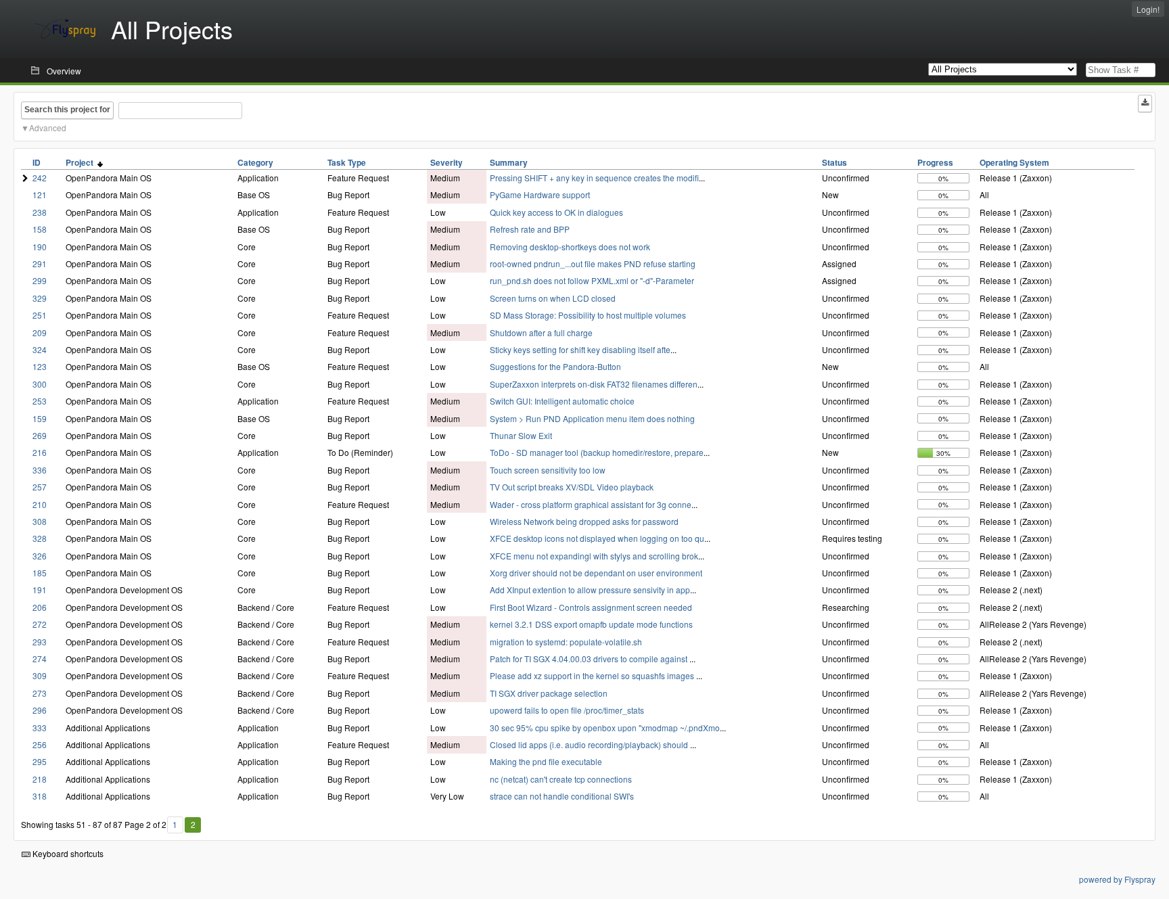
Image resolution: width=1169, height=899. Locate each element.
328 (39, 538)
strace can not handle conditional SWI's (562, 796)
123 (39, 366)
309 (39, 675)
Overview (64, 70)
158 (39, 229)
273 (39, 693)
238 (39, 212)
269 (39, 435)
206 (39, 607)
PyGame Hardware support (540, 194)
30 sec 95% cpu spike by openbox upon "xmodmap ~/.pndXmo (605, 727)
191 (39, 589)
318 (39, 796)
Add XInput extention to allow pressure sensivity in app (590, 589)
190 (39, 246)
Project (81, 162)
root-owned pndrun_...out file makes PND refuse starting (592, 263)
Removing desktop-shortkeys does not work (570, 246)
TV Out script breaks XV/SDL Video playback (572, 486)
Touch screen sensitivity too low (547, 470)
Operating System (1014, 162)
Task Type (346, 162)
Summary (509, 162)
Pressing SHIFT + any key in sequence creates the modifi (594, 177)
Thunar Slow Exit (521, 435)
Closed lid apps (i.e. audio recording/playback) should (590, 744)
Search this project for (67, 109)
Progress (935, 162)
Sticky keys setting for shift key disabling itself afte (580, 349)
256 (39, 744)
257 (39, 486)
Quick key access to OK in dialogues (556, 212)
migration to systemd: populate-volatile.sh (566, 641)
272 (39, 624)
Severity (446, 162)
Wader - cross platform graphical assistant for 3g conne (590, 504)
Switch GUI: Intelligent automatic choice (562, 401)
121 (39, 194)
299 (39, 280)
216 (39, 452)
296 (39, 710)
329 (39, 298)
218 (39, 779)
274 (39, 658)
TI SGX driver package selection (549, 693)
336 (39, 470)
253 (39, 401)
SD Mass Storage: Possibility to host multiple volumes (588, 315)
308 (39, 521)
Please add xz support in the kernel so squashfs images (593, 675)
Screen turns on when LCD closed (553, 298)
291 (39, 263)
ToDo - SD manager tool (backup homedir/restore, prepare (597, 452)
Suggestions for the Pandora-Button (555, 366)
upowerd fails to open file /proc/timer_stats (567, 710)
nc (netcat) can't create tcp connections (561, 779)
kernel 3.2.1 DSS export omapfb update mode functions (591, 624)
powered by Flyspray (1117, 879)
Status (834, 162)
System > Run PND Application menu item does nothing (592, 418)
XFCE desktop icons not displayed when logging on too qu (597, 538)
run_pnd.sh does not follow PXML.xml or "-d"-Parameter (592, 280)
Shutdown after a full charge (541, 332)
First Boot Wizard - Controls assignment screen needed (591, 607)
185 (39, 572)
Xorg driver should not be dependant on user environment (596, 572)
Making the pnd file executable (546, 761)
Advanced (47, 127)
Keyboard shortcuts (67, 853)
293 (39, 641)
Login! (1148, 9)
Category (255, 162)
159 (39, 418)
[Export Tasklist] (1145, 103)
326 (39, 555)
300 (39, 384)
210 (39, 504)
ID (36, 162)
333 (39, 727)
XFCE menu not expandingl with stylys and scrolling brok (594, 555)
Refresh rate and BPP (530, 229)
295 (39, 761)
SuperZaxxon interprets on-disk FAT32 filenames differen (593, 384)
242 (39, 177)
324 (39, 349)
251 (39, 315)
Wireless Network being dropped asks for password (584, 521)
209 (39, 332)
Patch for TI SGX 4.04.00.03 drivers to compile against (589, 658)
